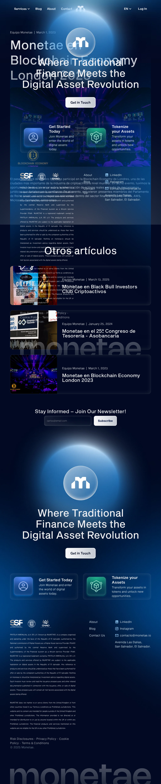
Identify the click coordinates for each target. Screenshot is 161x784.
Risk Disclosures (31, 313)
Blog (87, 181)
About (88, 175)
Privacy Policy (56, 313)
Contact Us (89, 190)
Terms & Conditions (55, 317)
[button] (128, 8)
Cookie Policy (29, 317)
